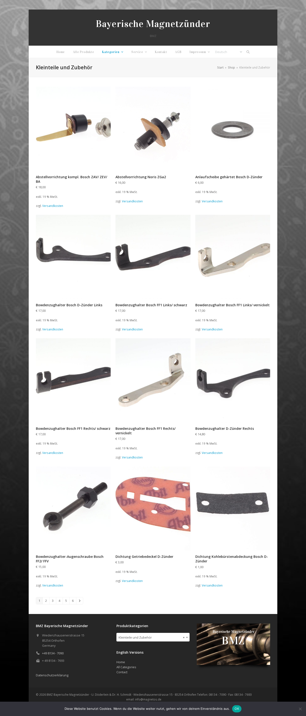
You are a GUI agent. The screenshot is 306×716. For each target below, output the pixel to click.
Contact (121, 672)
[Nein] (300, 708)
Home (120, 662)
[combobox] (153, 637)
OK (237, 709)
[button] (248, 52)
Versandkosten (52, 206)
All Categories (126, 667)
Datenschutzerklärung (52, 675)
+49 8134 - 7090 (53, 653)
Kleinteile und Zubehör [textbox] (152, 637)
